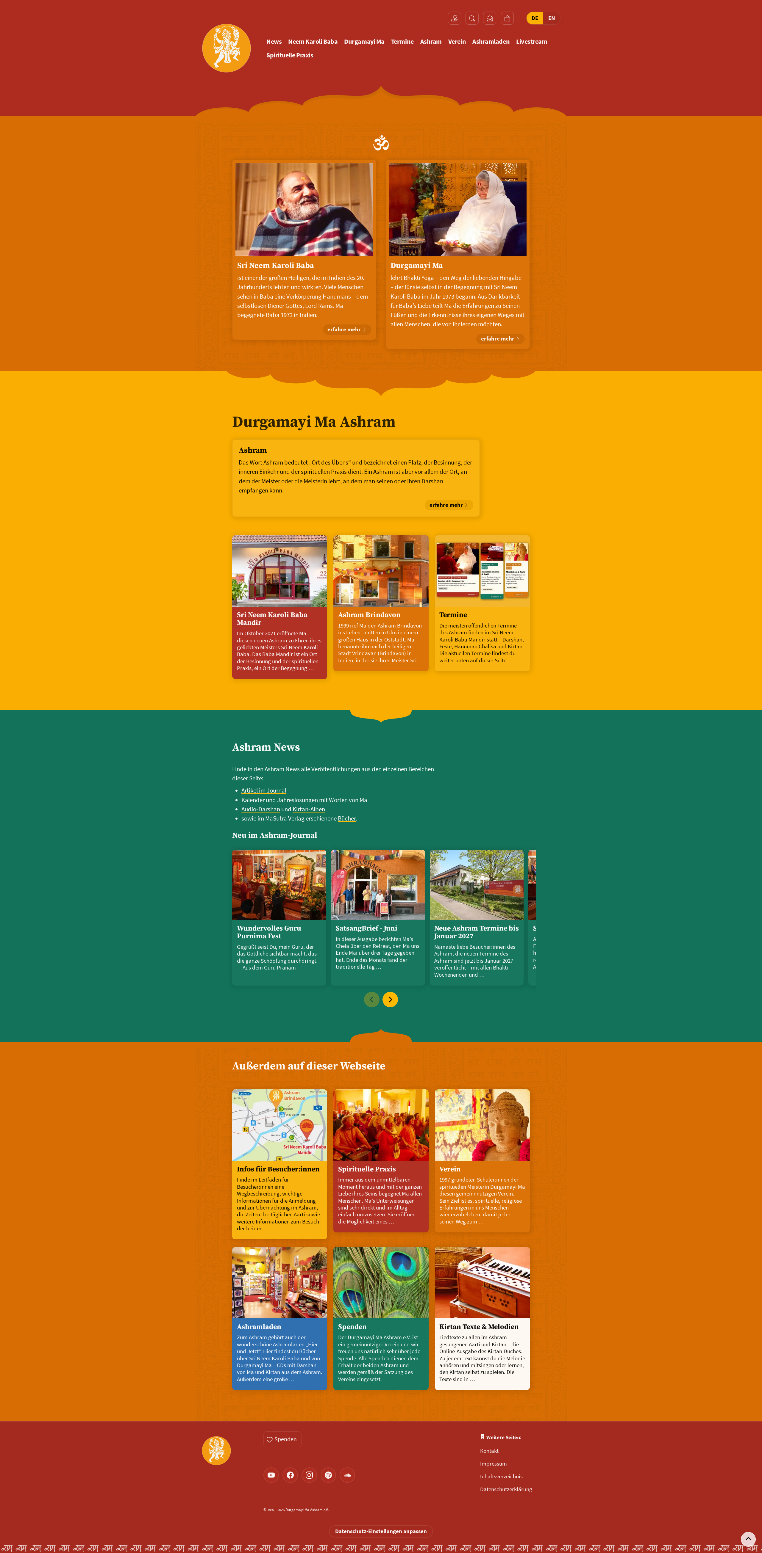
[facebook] (290, 1475)
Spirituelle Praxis (289, 55)
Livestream (531, 41)
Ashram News (266, 747)
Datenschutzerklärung (506, 1489)
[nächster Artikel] (390, 999)
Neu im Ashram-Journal (274, 835)
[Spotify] (328, 1475)
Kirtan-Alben (309, 809)
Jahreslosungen (297, 800)
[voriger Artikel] (372, 999)
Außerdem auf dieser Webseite (308, 1066)
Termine (402, 41)
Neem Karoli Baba (313, 41)
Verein (457, 41)
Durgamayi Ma (364, 41)
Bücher (347, 818)
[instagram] (309, 1475)
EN (551, 18)
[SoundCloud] (347, 1475)
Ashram (431, 41)
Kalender (253, 800)
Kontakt (489, 1450)
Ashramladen (491, 41)
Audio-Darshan (260, 809)
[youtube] (271, 1475)
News (274, 41)
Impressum (493, 1463)
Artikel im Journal (263, 790)
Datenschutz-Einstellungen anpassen (381, 1531)
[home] (227, 48)
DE (535, 18)
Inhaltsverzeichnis (501, 1476)
